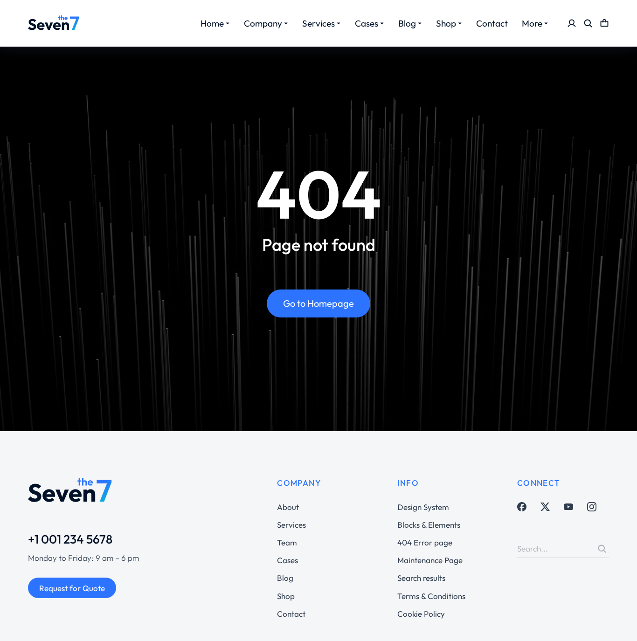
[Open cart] (604, 23)
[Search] (602, 549)
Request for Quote (72, 588)
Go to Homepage (318, 303)
